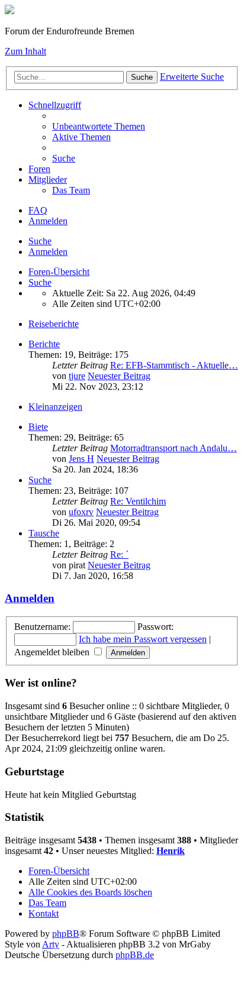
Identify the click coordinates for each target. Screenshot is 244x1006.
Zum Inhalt (25, 51)
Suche (40, 241)
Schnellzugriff (54, 105)
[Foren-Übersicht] (9, 11)
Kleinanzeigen (55, 407)
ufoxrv (81, 512)
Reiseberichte (53, 324)
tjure (77, 376)
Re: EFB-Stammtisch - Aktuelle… (174, 365)
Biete (38, 427)
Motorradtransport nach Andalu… (173, 448)
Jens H (81, 459)
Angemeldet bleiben (53, 652)
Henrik (170, 851)
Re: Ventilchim (138, 501)
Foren (39, 169)
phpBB (65, 934)
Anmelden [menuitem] (48, 221)
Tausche (43, 533)
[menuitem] (98, 126)
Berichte (44, 344)
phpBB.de (134, 955)
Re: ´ (119, 554)
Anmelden (48, 252)
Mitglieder (47, 179)
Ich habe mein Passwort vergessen (143, 639)
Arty (50, 944)
